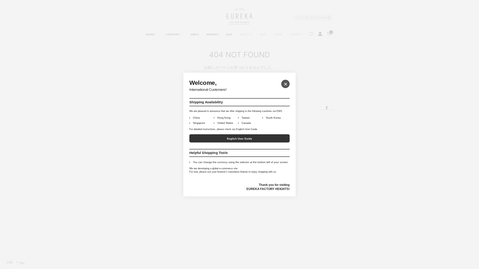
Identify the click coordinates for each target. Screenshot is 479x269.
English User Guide (239, 138)
